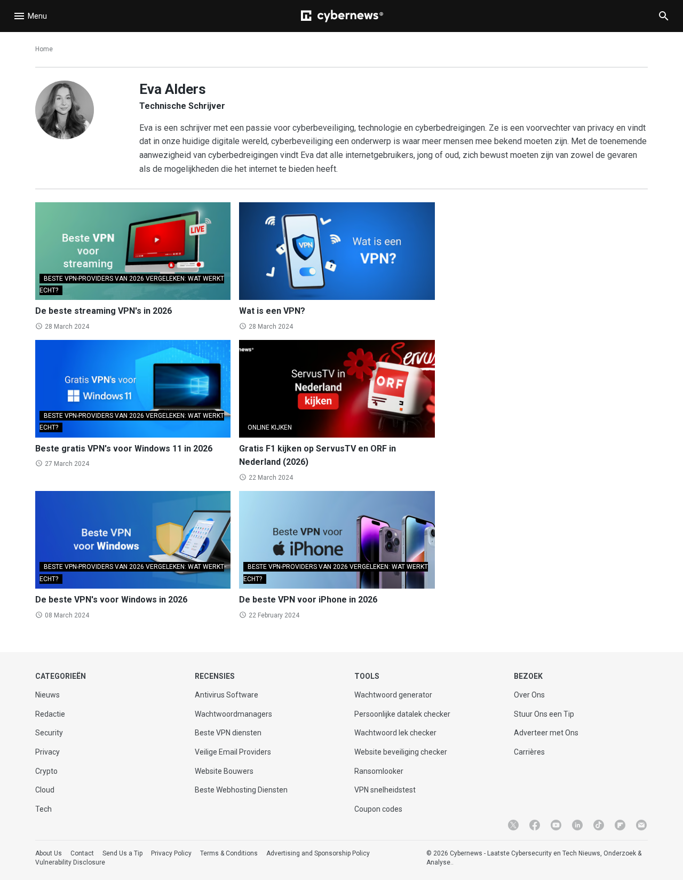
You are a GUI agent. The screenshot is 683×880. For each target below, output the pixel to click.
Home (44, 49)
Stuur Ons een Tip (544, 714)
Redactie (50, 714)
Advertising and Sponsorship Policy (318, 853)
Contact (82, 853)
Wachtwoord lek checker (395, 732)
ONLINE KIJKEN (270, 427)
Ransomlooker (378, 771)
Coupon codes (378, 809)
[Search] (663, 16)
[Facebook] (534, 825)
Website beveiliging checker (400, 752)
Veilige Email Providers (233, 752)
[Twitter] (513, 825)
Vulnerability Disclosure (70, 862)
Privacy (47, 752)
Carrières (529, 752)
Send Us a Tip (122, 853)
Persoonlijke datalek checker (402, 714)
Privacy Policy (171, 853)
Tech (43, 809)
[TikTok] (598, 825)
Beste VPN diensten (228, 732)
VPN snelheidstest (385, 790)
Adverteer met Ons (546, 732)
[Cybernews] (342, 16)
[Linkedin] (577, 825)
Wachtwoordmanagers (233, 714)
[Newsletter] (641, 825)
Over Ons (529, 695)
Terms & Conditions (229, 853)
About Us (48, 853)
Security (49, 732)
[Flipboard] (620, 825)
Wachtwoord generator (393, 695)
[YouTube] (556, 825)
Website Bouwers (224, 771)
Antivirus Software (226, 695)
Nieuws (47, 695)
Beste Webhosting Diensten (241, 790)
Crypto (46, 771)
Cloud (44, 790)
